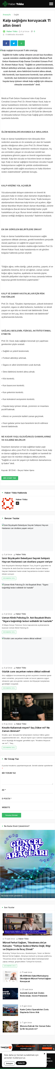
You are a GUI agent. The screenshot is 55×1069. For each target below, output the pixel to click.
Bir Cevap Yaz (9, 478)
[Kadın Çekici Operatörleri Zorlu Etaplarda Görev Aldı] (10, 1010)
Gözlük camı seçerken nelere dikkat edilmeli (26, 671)
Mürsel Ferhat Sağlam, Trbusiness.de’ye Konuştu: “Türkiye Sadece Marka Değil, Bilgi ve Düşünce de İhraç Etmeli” (27, 946)
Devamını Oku (9, 578)
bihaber (49, 1061)
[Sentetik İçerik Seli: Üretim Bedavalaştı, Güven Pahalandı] (10, 993)
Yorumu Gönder (11, 815)
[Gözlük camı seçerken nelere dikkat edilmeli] (27, 651)
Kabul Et (21, 1063)
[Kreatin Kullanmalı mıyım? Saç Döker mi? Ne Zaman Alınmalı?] (27, 707)
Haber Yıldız (12, 31)
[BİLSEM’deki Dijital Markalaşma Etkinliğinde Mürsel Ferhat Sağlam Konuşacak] (10, 976)
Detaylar (9, 1063)
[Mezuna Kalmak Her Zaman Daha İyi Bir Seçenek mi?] (10, 1026)
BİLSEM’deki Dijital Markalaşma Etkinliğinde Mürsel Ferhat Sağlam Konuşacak (35, 979)
